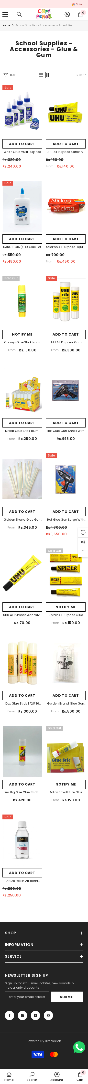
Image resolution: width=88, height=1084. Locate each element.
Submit (67, 996)
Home (6, 25)
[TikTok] (35, 1015)
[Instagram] (22, 1015)
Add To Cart (66, 143)
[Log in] (67, 14)
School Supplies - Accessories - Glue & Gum (45, 25)
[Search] (19, 14)
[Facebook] (9, 1015)
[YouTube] (48, 1015)
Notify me (22, 334)
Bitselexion (53, 1041)
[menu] (5, 14)
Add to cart (22, 143)
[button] (41, 75)
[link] (32, 1076)
